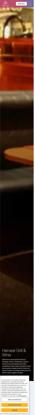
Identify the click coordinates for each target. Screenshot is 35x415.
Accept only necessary (14, 405)
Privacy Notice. (22, 396)
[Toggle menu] (30, 4)
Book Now (21, 3)
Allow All (14, 410)
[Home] (5, 3)
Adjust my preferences (14, 399)
